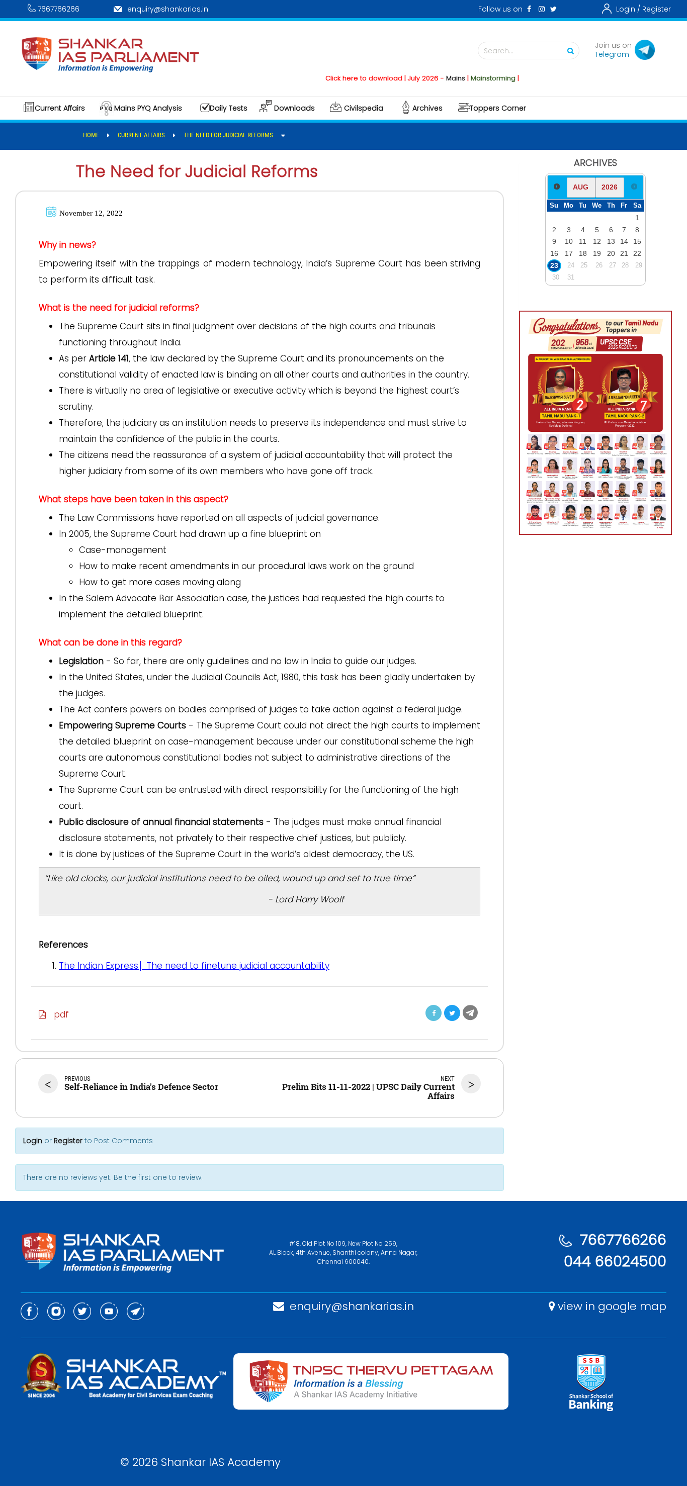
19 (597, 253)
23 (554, 265)
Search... (498, 51)
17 (569, 253)
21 (624, 253)
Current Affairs (60, 108)
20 (611, 253)
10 (569, 241)
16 (554, 253)
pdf (57, 1014)
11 (582, 241)
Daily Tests (228, 108)
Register (656, 9)
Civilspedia (363, 108)
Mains (433, 78)
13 (611, 241)
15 (637, 241)
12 (597, 241)
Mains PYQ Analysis (148, 108)
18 (583, 253)
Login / (628, 9)
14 (624, 241)
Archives (427, 108)
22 (637, 253)
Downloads (294, 108)
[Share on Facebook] (433, 1013)
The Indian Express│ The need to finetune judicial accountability (194, 966)
